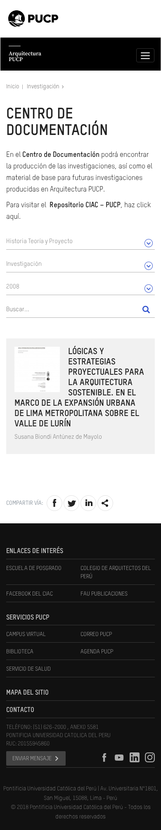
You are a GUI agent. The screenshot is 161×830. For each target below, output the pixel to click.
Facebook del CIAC (29, 594)
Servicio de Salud (28, 669)
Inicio (13, 87)
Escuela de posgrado (34, 568)
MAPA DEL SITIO (27, 693)
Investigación (44, 87)
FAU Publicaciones (104, 594)
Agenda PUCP (96, 652)
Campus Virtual (26, 634)
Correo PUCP (96, 634)
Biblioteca (19, 652)
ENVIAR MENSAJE (32, 758)
